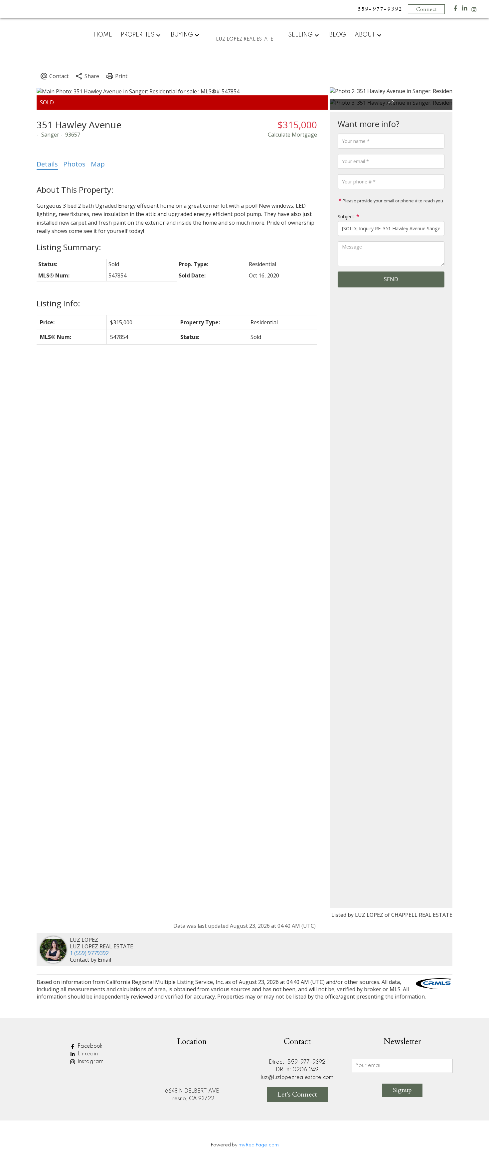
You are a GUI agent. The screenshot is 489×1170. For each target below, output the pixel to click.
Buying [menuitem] (182, 35)
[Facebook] (455, 10)
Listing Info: (58, 303)
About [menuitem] (365, 35)
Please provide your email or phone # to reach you (392, 201)
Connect (426, 9)
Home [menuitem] (102, 35)
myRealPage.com (259, 1145)
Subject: (346, 216)
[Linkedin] (465, 10)
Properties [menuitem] (137, 35)
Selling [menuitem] (300, 35)
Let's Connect (297, 1094)
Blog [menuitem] (337, 35)
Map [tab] (98, 164)
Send (391, 279)
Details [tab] (47, 164)
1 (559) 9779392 (89, 953)
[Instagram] (474, 11)
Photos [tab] (74, 164)
